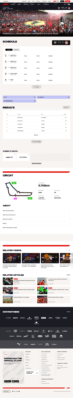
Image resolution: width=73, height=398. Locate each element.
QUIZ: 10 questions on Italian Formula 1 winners (58, 289)
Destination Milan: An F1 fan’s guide (21, 297)
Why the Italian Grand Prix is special (55, 297)
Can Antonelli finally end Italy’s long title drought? (24, 289)
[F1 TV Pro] (23, 157)
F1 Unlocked (46, 4)
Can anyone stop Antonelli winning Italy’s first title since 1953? (24, 281)
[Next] (69, 250)
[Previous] (67, 250)
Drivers (32, 4)
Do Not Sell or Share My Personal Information (46, 375)
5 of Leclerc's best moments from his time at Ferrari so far (57, 279)
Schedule (13, 4)
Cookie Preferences (45, 383)
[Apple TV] (9, 157)
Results (19, 4)
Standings (26, 4)
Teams (38, 4)
